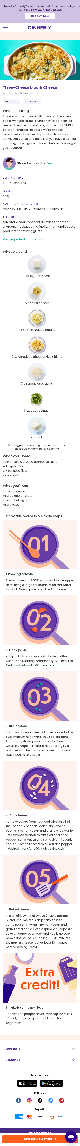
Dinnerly (39, 27)
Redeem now (40, 16)
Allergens (10, 217)
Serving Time (13, 178)
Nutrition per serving (20, 204)
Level (6, 191)
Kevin (50, 163)
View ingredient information (23, 239)
